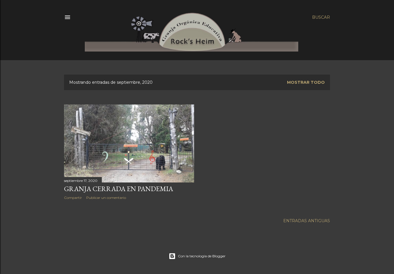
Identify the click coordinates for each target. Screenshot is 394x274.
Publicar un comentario (106, 197)
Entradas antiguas (306, 220)
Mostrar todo (306, 82)
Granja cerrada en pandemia (118, 188)
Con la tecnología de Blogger (202, 256)
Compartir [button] (73, 197)
